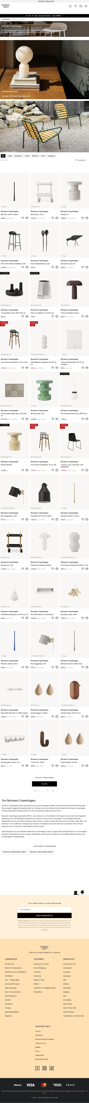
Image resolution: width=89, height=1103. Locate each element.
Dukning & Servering (41, 964)
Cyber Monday (68, 1012)
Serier (43, 156)
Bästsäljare (67, 988)
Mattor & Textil (39, 980)
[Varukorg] (80, 6)
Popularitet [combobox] (81, 160)
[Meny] (86, 6)
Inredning (37, 972)
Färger (27, 156)
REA (64, 980)
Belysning (37, 976)
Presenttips (67, 1000)
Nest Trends (67, 1004)
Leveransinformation (12, 984)
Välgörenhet (39, 1055)
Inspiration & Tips (69, 964)
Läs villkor (44, 930)
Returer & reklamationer (13, 968)
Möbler (36, 984)
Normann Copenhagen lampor (14, 852)
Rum (64, 996)
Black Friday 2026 (69, 1008)
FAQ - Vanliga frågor (12, 980)
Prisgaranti (8, 1004)
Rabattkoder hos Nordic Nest (73, 1016)
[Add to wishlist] (23, 217)
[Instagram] (44, 1068)
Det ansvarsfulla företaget (44, 1039)
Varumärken (6, 19)
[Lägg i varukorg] (27, 217)
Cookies (8, 1000)
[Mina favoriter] (75, 6)
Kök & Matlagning (40, 968)
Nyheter (66, 984)
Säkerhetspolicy (11, 996)
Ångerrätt (8, 1016)
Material (35, 156)
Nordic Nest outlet (41, 1059)
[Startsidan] (6, 6)
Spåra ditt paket (10, 988)
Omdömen (39, 1035)
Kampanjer (67, 976)
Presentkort (38, 992)
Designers (51, 156)
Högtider (66, 992)
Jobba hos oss (40, 1043)
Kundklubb (9, 976)
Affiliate (37, 1047)
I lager (9, 156)
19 (48, 791)
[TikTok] (51, 1068)
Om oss (38, 1031)
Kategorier (18, 156)
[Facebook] (37, 1068)
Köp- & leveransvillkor (13, 992)
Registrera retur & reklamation (15, 972)
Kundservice (9, 964)
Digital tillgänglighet (12, 1012)
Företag (8, 1008)
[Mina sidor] (70, 6)
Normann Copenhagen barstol (41, 852)
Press (37, 1051)
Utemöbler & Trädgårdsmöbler (45, 988)
